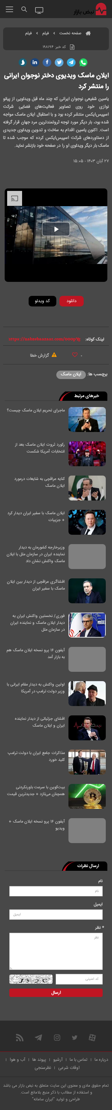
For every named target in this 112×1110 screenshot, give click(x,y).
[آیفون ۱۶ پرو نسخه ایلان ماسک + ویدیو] (87, 830)
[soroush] (22, 62)
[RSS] (20, 1037)
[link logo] (90, 9)
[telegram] (71, 62)
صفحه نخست (70, 33)
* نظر (99, 927)
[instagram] (57, 1037)
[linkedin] (34, 62)
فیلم (45, 33)
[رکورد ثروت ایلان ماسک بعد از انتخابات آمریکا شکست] (87, 453)
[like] (74, 354)
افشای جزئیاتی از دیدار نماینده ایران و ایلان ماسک (40, 722)
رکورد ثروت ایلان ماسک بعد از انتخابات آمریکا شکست (40, 448)
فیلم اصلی (62, 317)
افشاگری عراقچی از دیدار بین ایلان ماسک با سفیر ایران (36, 585)
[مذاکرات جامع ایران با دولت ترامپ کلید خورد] (87, 762)
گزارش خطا (40, 355)
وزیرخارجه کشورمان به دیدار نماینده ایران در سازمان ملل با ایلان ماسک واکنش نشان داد (36, 554)
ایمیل (98, 904)
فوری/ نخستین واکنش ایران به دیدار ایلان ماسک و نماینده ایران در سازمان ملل (37, 623)
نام (100, 881)
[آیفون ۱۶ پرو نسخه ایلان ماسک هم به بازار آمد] (87, 659)
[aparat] (92, 1037)
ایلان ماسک (71, 374)
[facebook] (47, 62)
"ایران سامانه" (43, 1099)
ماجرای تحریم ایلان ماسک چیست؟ (36, 410)
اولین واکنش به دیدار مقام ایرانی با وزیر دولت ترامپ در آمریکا (36, 688)
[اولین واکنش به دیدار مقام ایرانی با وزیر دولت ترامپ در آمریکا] (87, 693)
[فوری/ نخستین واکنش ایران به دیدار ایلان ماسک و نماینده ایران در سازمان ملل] (87, 625)
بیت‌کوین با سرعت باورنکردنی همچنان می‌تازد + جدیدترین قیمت (36, 791)
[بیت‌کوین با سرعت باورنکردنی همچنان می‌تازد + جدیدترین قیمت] (87, 796)
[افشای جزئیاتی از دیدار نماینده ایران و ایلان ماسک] (87, 727)
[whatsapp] (83, 62)
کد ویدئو (42, 301)
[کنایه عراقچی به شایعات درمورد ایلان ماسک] (87, 488)
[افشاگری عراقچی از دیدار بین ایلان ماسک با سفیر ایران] (87, 590)
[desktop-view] (39, 10)
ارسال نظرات (88, 866)
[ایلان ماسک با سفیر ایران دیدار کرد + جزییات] (87, 522)
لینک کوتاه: (94, 339)
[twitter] (59, 62)
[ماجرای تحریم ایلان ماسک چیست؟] (87, 419)
